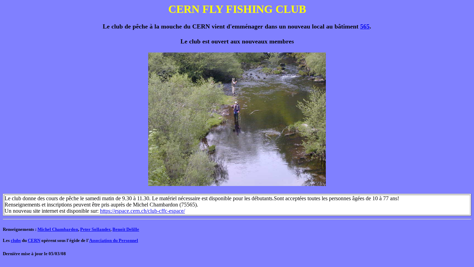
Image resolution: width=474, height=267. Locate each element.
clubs (16, 240)
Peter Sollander (95, 229)
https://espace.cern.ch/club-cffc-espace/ (142, 211)
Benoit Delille (125, 229)
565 (365, 26)
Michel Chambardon (57, 229)
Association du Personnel (113, 240)
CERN (34, 240)
